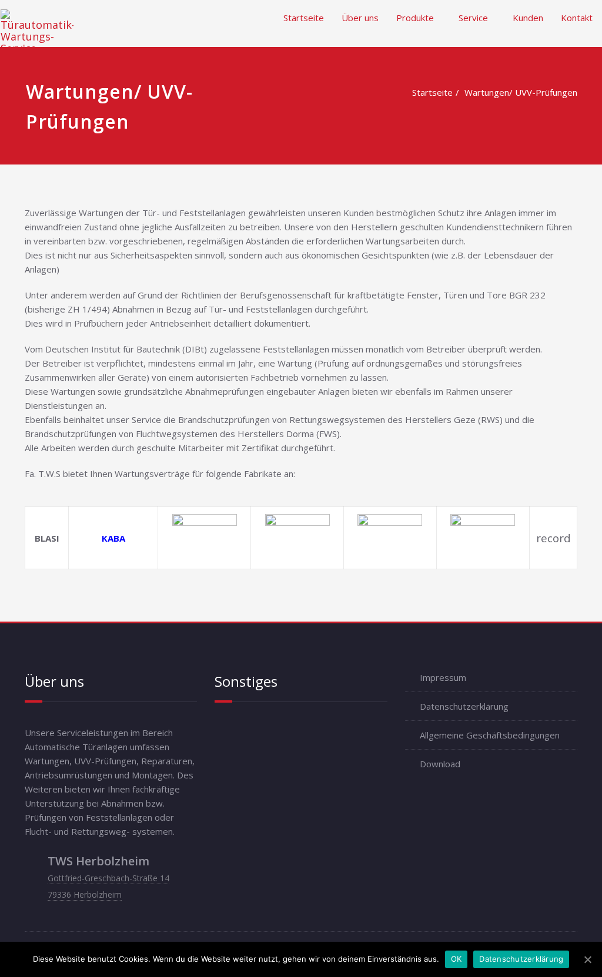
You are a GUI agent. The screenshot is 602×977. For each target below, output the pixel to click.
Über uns (360, 17)
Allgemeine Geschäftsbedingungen (490, 735)
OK (456, 958)
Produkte (415, 17)
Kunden (528, 17)
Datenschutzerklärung (464, 706)
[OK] (587, 959)
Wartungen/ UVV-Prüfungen (520, 92)
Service (473, 17)
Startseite (303, 17)
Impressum (443, 677)
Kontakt (577, 17)
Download (440, 764)
